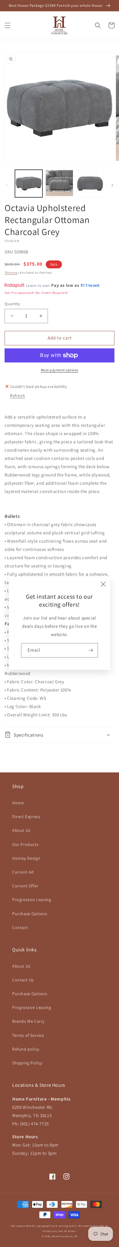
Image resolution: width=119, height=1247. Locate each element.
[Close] (103, 584)
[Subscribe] (91, 650)
